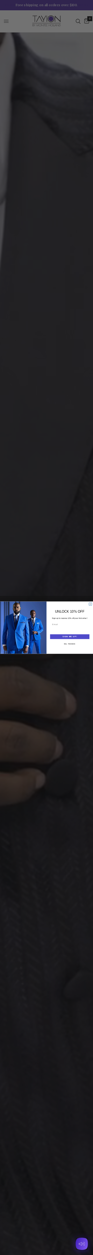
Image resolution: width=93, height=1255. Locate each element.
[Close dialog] (90, 604)
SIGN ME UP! (70, 636)
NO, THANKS (69, 643)
